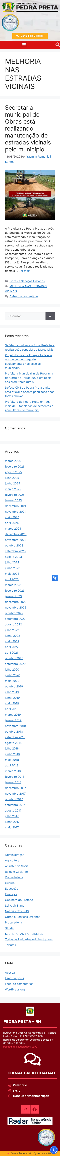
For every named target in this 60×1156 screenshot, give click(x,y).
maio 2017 (12, 827)
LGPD (35, 1046)
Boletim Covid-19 (16, 871)
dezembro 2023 (15, 534)
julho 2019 (12, 692)
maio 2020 (12, 680)
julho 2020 (12, 669)
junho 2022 (12, 635)
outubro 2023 (14, 545)
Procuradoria (13, 922)
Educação (11, 888)
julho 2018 (12, 748)
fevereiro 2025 (14, 494)
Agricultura (12, 860)
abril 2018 (11, 765)
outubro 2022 (14, 613)
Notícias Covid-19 (17, 911)
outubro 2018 (14, 731)
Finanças (11, 894)
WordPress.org (15, 989)
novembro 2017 (15, 793)
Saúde (9, 928)
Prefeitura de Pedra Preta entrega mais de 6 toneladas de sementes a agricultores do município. (29, 406)
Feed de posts (14, 978)
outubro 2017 (14, 799)
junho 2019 (12, 697)
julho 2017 (12, 816)
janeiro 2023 (13, 596)
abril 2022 (11, 647)
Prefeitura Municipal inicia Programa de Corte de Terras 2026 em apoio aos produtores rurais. (29, 378)
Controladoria (14, 877)
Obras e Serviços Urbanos (27, 281)
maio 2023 (12, 573)
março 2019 (13, 714)
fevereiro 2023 (15, 590)
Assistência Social (17, 866)
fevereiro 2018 (14, 776)
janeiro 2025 (13, 500)
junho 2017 (12, 821)
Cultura (10, 883)
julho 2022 (12, 630)
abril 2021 (11, 652)
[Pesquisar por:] (25, 316)
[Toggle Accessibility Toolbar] (54, 1150)
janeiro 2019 (13, 720)
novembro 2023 (15, 540)
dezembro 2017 (15, 788)
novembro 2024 (15, 511)
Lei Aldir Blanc (14, 905)
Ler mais (24, 270)
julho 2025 (12, 477)
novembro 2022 (15, 607)
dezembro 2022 (15, 602)
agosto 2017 (13, 810)
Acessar (10, 972)
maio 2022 (12, 641)
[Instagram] (25, 1109)
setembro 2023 (15, 551)
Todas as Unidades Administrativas (29, 939)
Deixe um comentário (24, 296)
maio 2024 (12, 517)
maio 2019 (12, 703)
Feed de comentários (19, 984)
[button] (24, 44)
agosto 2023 (13, 556)
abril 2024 (12, 523)
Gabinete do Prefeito (19, 900)
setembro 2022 (15, 618)
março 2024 (13, 528)
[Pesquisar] (50, 316)
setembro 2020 (15, 664)
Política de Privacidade (16, 1046)
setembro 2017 (15, 805)
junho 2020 (12, 675)
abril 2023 (12, 579)
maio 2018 (12, 759)
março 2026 (13, 461)
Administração (14, 854)
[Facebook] (34, 1109)
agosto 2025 (13, 472)
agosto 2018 (13, 743)
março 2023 (13, 585)
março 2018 (13, 771)
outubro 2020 (14, 658)
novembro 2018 (15, 726)
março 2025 (13, 489)
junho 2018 (12, 754)
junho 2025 (12, 483)
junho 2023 (12, 568)
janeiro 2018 (13, 782)
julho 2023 (12, 562)
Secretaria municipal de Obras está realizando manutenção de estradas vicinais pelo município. (28, 128)
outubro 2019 (14, 686)
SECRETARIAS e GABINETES (24, 933)
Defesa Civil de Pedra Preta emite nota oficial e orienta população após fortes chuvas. (29, 392)
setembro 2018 (15, 737)
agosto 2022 (13, 624)
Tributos (10, 945)
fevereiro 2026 (15, 466)
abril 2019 (11, 709)
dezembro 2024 (15, 506)
